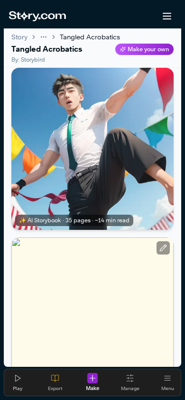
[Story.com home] (37, 16)
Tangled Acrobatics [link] (90, 37)
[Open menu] (166, 16)
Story (19, 37)
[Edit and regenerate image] (163, 248)
